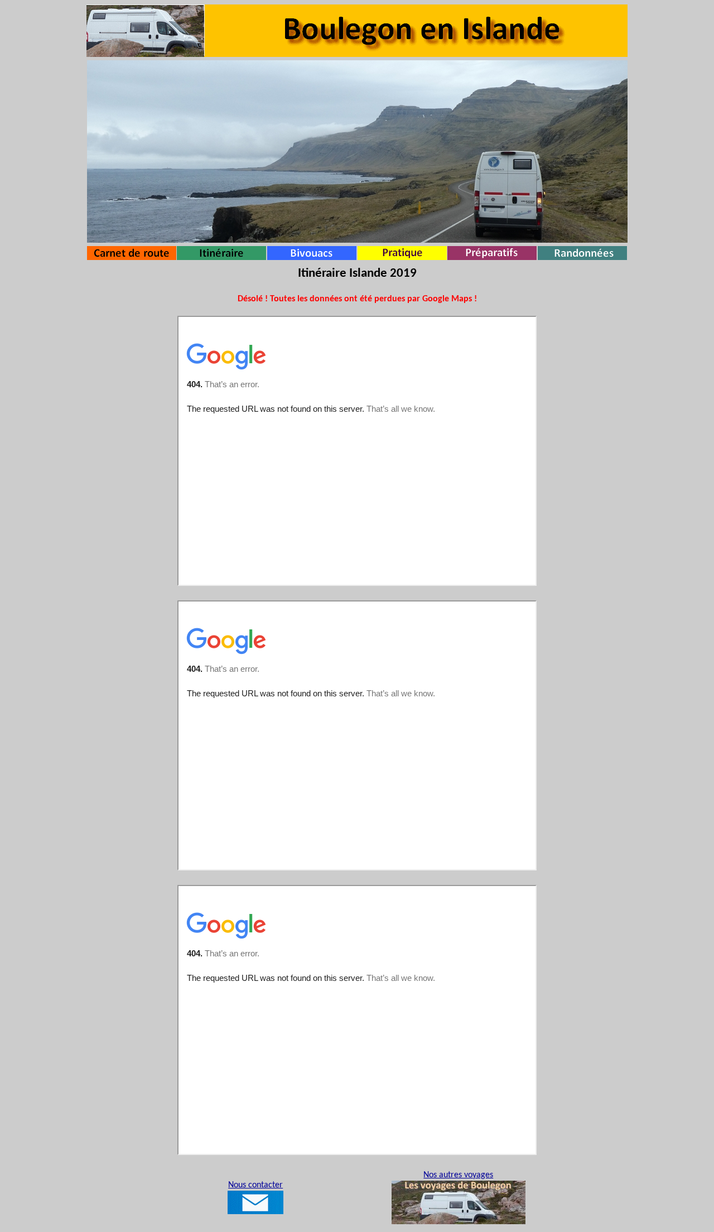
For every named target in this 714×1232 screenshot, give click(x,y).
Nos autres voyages (458, 1175)
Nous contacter (255, 1185)
